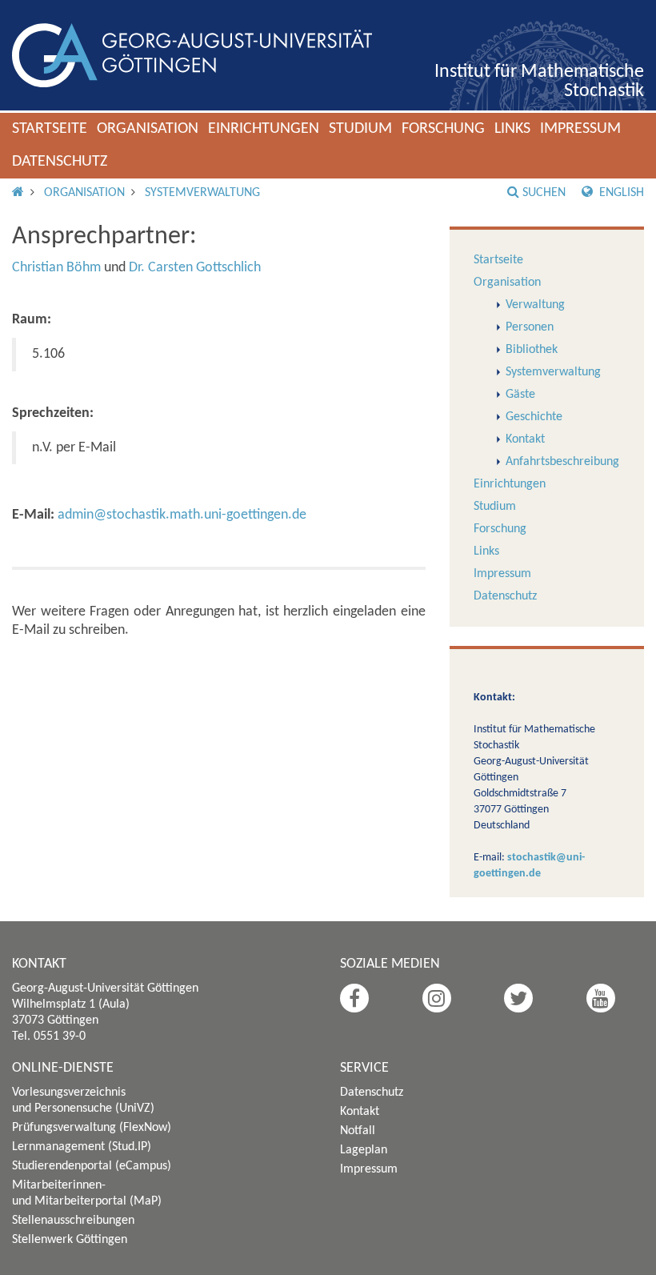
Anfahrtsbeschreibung (562, 461)
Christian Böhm (56, 267)
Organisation (147, 129)
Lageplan (363, 1150)
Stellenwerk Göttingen (69, 1239)
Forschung (443, 129)
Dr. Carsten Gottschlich (195, 267)
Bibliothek (532, 349)
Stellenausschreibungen (73, 1220)
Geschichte (534, 417)
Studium (360, 129)
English (620, 192)
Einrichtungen (263, 129)
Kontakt (525, 439)
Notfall (357, 1131)
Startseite (49, 129)
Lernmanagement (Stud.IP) (81, 1147)
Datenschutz (59, 162)
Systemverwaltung (202, 192)
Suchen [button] (544, 192)
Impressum (580, 129)
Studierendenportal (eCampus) (91, 1166)
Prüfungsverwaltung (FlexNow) (91, 1127)
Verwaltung (535, 305)
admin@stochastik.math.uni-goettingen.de (182, 515)
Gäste (520, 394)
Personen (530, 327)
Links (512, 129)
